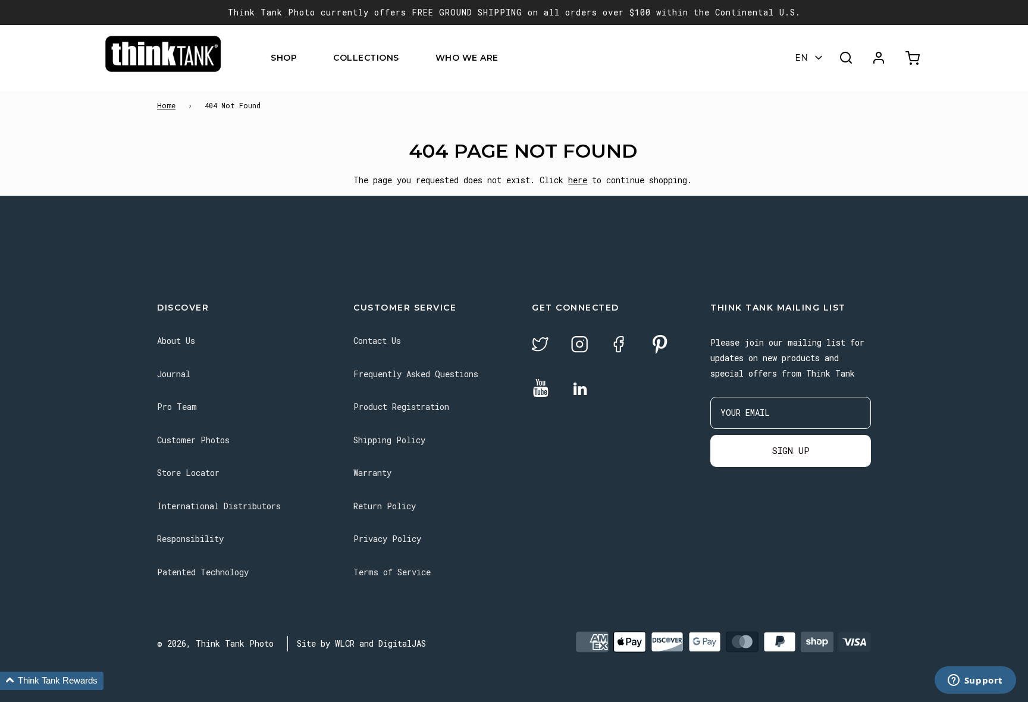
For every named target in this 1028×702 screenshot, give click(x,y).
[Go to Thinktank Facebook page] (618, 346)
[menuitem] (304, 58)
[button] (52, 681)
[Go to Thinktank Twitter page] (540, 346)
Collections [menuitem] (366, 57)
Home (166, 105)
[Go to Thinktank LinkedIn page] (580, 389)
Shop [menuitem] (284, 57)
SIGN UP (791, 450)
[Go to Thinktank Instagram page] (579, 346)
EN (801, 57)
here (577, 180)
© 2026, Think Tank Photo (215, 643)
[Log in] (879, 57)
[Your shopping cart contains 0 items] (914, 58)
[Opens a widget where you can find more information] (975, 681)
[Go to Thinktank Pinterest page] (660, 345)
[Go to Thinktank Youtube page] (541, 389)
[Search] (846, 57)
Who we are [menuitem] (467, 57)
